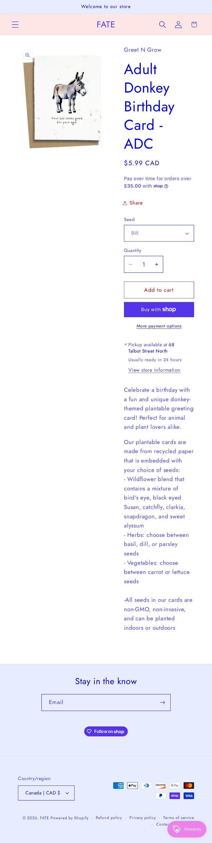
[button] (15, 24)
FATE (44, 818)
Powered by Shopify (69, 818)
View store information (154, 370)
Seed (129, 219)
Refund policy (109, 817)
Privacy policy (142, 817)
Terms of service (178, 817)
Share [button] (136, 202)
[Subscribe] (162, 702)
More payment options (159, 326)
